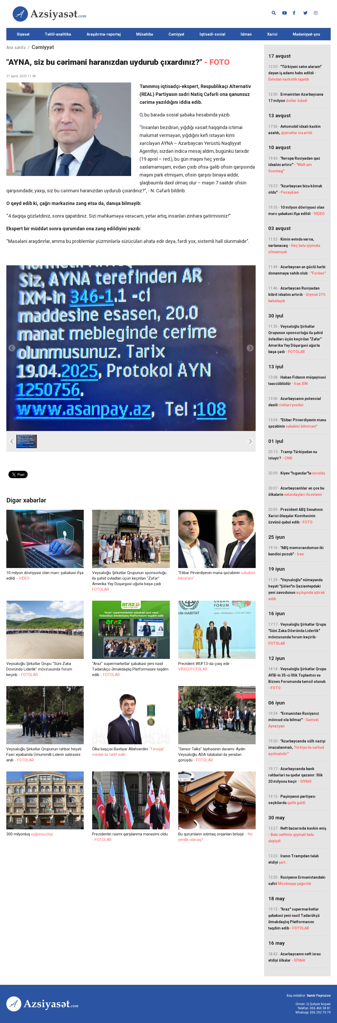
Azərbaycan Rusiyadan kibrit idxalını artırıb (297, 294)
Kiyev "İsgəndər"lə (296, 473)
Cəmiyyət (176, 34)
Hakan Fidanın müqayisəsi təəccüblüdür (297, 380)
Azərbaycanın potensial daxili (294, 402)
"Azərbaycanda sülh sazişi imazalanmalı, (296, 747)
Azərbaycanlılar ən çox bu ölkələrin (296, 491)
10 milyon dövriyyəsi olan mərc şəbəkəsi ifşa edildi (44, 575)
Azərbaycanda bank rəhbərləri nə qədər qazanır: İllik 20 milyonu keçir (295, 775)
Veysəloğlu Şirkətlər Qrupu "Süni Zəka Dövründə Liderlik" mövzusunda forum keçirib (39, 669)
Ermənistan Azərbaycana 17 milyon (295, 97)
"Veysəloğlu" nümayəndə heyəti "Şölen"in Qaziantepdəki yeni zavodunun (296, 589)
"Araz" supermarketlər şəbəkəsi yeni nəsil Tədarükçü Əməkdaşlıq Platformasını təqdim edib (130, 669)
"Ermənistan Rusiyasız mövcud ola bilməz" (293, 719)
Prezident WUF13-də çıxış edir (205, 666)
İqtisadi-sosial (212, 34)
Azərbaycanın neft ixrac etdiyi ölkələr (294, 957)
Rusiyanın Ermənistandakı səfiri (296, 880)
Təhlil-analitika (58, 34)
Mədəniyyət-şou (306, 34)
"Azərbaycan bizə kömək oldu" (295, 189)
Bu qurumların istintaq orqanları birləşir (215, 837)
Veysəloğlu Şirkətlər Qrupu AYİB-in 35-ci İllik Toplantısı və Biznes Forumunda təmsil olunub (297, 678)
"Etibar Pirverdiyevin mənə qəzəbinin (216, 575)
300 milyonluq (29, 834)
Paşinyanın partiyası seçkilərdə (291, 799)
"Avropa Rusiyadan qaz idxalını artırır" (294, 164)
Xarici (272, 34)
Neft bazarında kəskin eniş (297, 834)
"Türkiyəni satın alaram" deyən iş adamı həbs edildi (294, 73)
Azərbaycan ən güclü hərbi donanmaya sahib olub (297, 270)
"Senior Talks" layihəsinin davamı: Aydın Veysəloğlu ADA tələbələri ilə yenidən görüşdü (211, 754)
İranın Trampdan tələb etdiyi (293, 859)
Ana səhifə (16, 47)
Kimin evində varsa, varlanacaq (294, 245)
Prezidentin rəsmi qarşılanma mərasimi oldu (130, 837)
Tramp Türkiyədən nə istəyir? (292, 455)
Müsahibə (144, 34)
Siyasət (23, 34)
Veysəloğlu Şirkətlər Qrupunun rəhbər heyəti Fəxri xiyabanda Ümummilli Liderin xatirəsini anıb (43, 754)
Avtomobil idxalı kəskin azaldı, (294, 129)
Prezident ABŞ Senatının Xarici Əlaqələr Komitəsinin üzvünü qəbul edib (295, 515)
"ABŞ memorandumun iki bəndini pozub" (296, 551)
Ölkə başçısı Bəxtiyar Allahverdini (128, 752)
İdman (246, 34)
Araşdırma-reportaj (104, 34)
